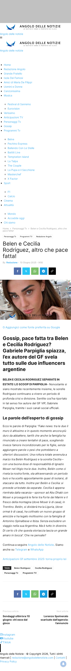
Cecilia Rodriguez (43, 568)
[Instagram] (1, 634)
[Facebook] (17, 271)
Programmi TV (26, 236)
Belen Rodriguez (22, 568)
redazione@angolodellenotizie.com (32, 657)
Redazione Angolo (44, 236)
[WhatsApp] (35, 271)
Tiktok (7, 642)
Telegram (20, 549)
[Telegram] (43, 271)
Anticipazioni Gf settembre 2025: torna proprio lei (34, 559)
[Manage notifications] (63, 664)
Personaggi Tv (19, 228)
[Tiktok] (1, 642)
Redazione (11, 262)
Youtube (8, 638)
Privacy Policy (8, 661)
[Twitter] (26, 271)
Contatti (60, 657)
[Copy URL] (52, 271)
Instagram (8, 634)
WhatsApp (37, 549)
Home (6, 228)
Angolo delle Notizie (40, 544)
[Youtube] (1, 638)
